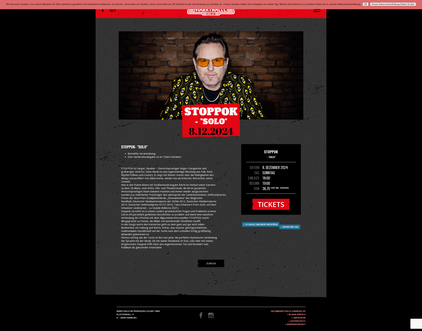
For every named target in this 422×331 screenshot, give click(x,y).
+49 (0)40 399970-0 (296, 314)
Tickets (271, 204)
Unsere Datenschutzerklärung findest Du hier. (393, 4)
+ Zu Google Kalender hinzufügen (260, 224)
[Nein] (418, 4)
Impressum (299, 317)
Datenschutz (297, 321)
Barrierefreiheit (296, 324)
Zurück (211, 263)
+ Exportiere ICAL (290, 227)
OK (365, 4)
